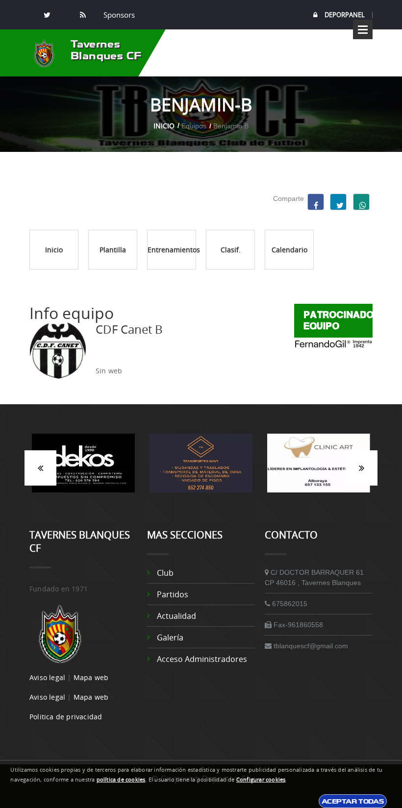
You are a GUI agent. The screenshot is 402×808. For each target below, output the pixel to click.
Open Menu (363, 29)
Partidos (172, 594)
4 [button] (208, 497)
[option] (83, 468)
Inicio (164, 125)
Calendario (289, 249)
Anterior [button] (40, 468)
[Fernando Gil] (333, 342)
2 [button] (179, 497)
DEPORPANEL (345, 15)
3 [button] (194, 497)
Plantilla (113, 249)
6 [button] (238, 497)
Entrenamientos (172, 249)
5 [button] (223, 497)
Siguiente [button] (361, 468)
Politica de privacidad (65, 716)
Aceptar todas (353, 801)
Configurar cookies (261, 779)
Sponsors (118, 15)
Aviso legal (47, 677)
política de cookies (121, 779)
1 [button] (164, 497)
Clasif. (231, 249)
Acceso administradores (202, 659)
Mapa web (91, 677)
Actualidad (176, 616)
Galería (170, 637)
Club (165, 572)
